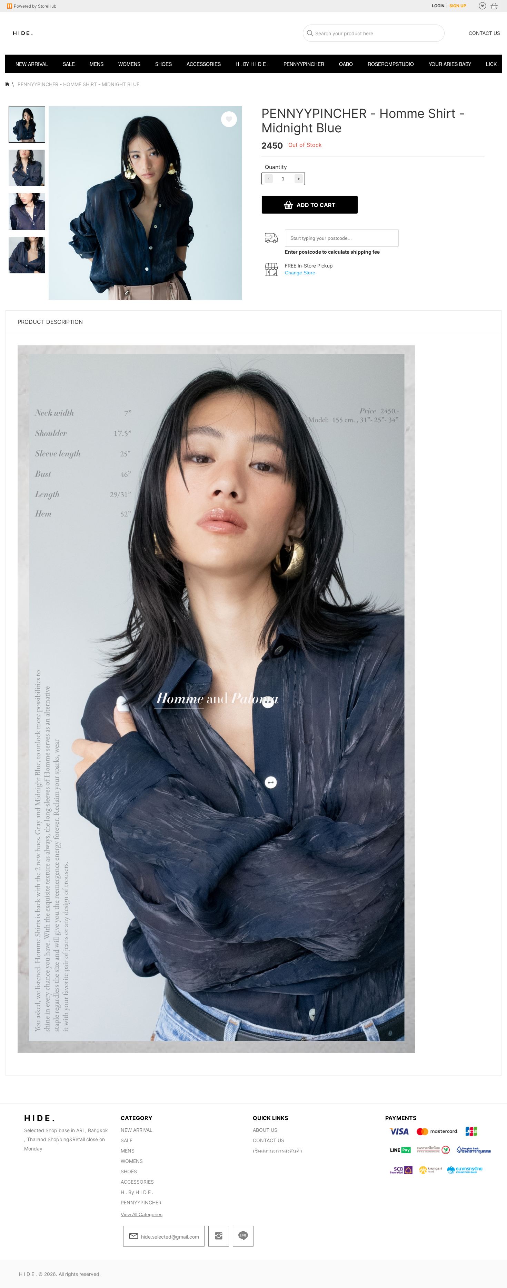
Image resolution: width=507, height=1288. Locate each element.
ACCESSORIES (137, 1182)
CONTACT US (484, 33)
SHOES (129, 1171)
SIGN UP (457, 5)
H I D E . (28, 1274)
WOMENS (132, 1161)
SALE (126, 1140)
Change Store (300, 272)
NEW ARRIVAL (136, 1130)
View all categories (141, 1214)
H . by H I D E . (137, 1192)
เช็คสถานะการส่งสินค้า (277, 1151)
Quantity (276, 166)
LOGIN (438, 5)
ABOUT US (265, 1130)
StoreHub (46, 6)
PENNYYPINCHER (141, 1202)
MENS (128, 1151)
